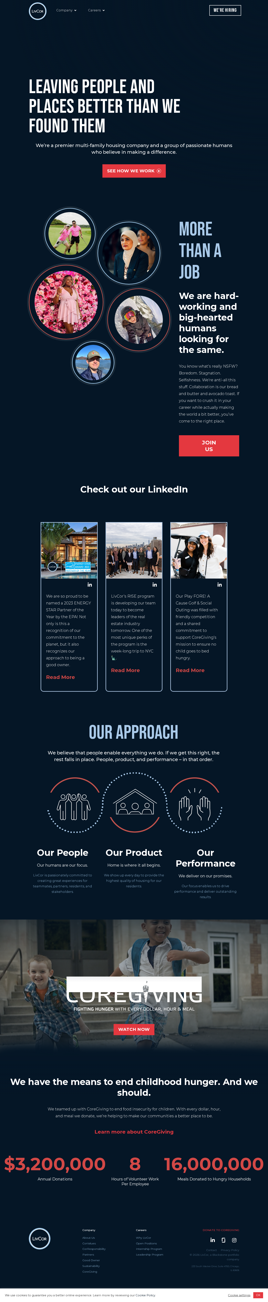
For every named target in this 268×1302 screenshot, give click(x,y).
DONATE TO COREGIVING (221, 1230)
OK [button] (258, 1295)
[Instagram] (234, 1240)
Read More (60, 677)
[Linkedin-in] (213, 1240)
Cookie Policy (145, 1295)
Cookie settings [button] (239, 1295)
